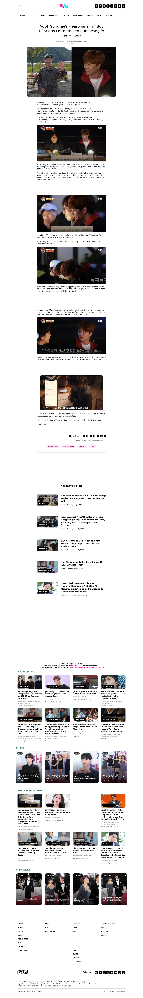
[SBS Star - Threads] (123, 6)
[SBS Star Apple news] (111, 6)
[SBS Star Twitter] (104, 6)
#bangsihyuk (104, 860)
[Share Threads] (94, 436)
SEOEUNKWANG (68, 446)
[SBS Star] (23, 972)
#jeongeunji (104, 824)
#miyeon (47, 817)
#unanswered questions (25, 826)
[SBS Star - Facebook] (100, 972)
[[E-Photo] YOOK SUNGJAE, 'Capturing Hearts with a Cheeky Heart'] (57, 682)
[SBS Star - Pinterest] (108, 972)
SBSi (73, 666)
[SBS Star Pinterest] (108, 6)
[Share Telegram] (91, 436)
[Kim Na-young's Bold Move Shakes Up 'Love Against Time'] (85, 839)
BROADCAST (54, 15)
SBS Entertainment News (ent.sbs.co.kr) (87, 667)
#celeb (116, 860)
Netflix (75, 950)
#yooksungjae (49, 699)
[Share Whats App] (87, 436)
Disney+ (76, 958)
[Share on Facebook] (98, 436)
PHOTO (90, 15)
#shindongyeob (105, 822)
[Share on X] (101, 436)
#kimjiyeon (28, 738)
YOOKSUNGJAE (53, 446)
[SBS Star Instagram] (96, 6)
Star (47, 924)
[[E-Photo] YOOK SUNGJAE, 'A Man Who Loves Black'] (85, 682)
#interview (119, 701)
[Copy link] (84, 436)
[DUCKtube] (115, 6)
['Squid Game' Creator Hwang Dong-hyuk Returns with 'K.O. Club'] (57, 839)
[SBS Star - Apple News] (111, 972)
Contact (104, 935)
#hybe (111, 860)
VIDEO (99, 15)
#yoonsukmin (22, 858)
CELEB (109, 15)
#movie (59, 855)
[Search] (122, 15)
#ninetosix (31, 701)
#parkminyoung (22, 701)
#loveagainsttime (78, 855)
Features (76, 924)
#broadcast (21, 703)
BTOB (92, 446)
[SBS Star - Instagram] (96, 972)
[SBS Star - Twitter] (104, 972)
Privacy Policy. (31, 991)
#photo (56, 699)
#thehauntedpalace (106, 703)
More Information (108, 924)
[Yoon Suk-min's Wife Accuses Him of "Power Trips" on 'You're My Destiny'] (30, 839)
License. (39, 991)
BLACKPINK (50, 931)
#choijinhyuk (114, 822)
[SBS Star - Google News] (119, 6)
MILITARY (82, 446)
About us (104, 931)
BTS (46, 928)
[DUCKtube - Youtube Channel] (115, 972)
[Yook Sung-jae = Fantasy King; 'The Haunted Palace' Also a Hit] (85, 715)
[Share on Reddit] (105, 436)
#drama (37, 701)
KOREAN (20, 6)
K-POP (42, 15)
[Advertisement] (71, 187)
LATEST (32, 15)
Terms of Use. (21, 991)
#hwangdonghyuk (50, 855)
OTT (74, 946)
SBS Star (21, 924)
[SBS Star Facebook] (100, 6)
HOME (22, 15)
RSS (102, 928)
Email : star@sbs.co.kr (83, 982)
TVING (75, 954)
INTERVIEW (78, 15)
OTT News (77, 961)
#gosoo (27, 703)
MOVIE (66, 15)
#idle (52, 817)
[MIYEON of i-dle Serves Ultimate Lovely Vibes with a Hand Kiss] (57, 800)
